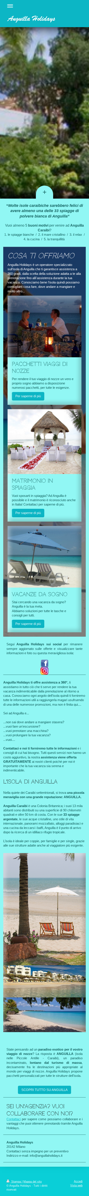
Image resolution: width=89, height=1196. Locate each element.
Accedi (78, 1181)
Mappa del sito (32, 1181)
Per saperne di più (28, 396)
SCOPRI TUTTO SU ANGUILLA (44, 1090)
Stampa (16, 1181)
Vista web (76, 1185)
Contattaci (13, 1119)
